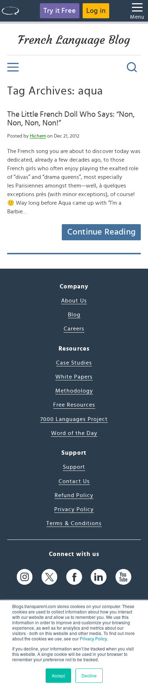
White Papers (74, 377)
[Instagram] (25, 577)
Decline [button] (89, 675)
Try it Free (59, 10)
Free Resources (74, 405)
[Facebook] (74, 577)
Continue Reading (101, 232)
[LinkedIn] (99, 577)
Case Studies (74, 363)
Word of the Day (74, 433)
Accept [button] (58, 675)
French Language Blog (74, 40)
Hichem (38, 136)
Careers (74, 329)
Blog (74, 315)
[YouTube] (123, 577)
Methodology (74, 391)
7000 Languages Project (74, 419)
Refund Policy (74, 495)
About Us (74, 301)
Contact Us (74, 481)
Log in (96, 10)
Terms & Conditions (74, 523)
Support (74, 467)
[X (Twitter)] (49, 577)
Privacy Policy (93, 638)
